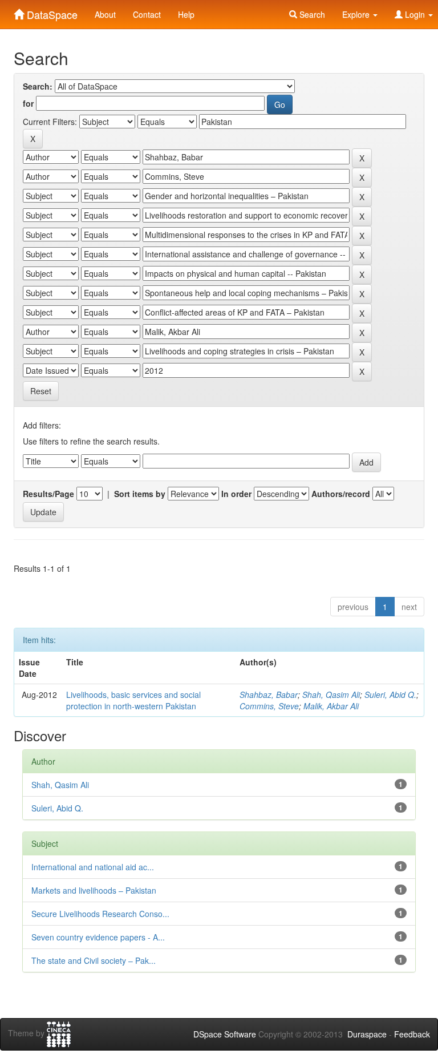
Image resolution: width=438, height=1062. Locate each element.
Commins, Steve (269, 706)
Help (186, 14)
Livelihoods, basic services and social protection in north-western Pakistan (133, 700)
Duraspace (367, 1034)
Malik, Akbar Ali (331, 706)
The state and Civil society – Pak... (93, 960)
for (28, 103)
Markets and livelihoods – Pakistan (93, 890)
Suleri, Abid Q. (390, 694)
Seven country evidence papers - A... (98, 937)
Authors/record (340, 493)
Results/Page (48, 493)
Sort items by (139, 493)
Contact (147, 14)
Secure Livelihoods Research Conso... (100, 913)
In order (236, 493)
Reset (40, 391)
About (105, 14)
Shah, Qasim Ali (331, 694)
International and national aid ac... (92, 867)
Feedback (412, 1034)
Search (311, 14)
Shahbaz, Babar (269, 694)
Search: (37, 86)
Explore (357, 14)
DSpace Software (224, 1034)
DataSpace (51, 12)
